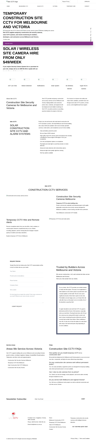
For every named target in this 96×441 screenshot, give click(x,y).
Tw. (90, 28)
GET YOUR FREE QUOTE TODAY (80, 426)
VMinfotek (34, 438)
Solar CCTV (40, 6)
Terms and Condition (85, 438)
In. (90, 31)
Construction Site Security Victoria (16, 367)
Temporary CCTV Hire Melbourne (16, 362)
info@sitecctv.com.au (36, 424)
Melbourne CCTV (23, 6)
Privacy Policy (74, 438)
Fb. (90, 35)
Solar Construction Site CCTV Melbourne (18, 365)
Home (8, 6)
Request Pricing (65, 1)
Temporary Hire (71, 6)
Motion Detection (27, 85)
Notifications (41, 85)
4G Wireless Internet (69, 87)
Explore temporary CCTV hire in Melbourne (17, 236)
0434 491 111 (42, 422)
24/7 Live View (12, 85)
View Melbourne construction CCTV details (66, 212)
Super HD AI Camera (83, 87)
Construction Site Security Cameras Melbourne (19, 360)
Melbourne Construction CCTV (56, 420)
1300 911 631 (35, 422)
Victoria (55, 6)
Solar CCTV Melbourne (55, 424)
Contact (87, 6)
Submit (83, 399)
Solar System (55, 85)
